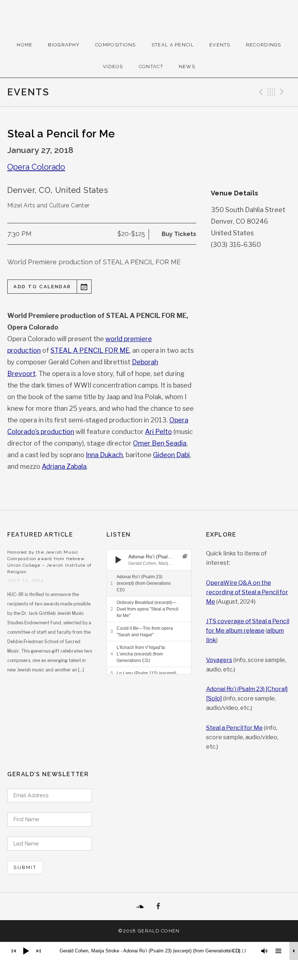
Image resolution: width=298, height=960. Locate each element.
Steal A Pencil (173, 44)
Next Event (283, 92)
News (187, 66)
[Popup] (185, 556)
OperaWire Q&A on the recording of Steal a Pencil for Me (247, 592)
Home (24, 44)
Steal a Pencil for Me (234, 727)
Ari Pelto (158, 431)
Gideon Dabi (171, 455)
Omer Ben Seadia (159, 443)
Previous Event (260, 92)
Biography (64, 44)
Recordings (263, 44)
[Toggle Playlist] (278, 951)
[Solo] (214, 698)
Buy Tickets (179, 234)
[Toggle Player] (293, 951)
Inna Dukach (104, 455)
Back (271, 92)
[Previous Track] (132, 552)
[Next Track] (132, 559)
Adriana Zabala (64, 466)
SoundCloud (139, 906)
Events (219, 44)
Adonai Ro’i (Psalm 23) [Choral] (247, 689)
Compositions (115, 44)
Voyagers (219, 660)
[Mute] (264, 951)
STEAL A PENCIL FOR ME (90, 350)
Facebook (158, 906)
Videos (113, 66)
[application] (148, 560)
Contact (151, 66)
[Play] (118, 559)
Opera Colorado (36, 166)
